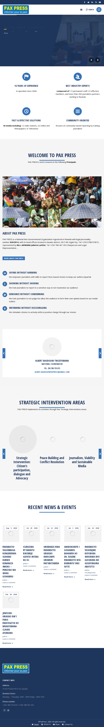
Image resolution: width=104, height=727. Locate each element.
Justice (5, 580)
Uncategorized (90, 573)
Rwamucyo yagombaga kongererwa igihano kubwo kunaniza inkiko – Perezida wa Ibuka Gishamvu (9, 561)
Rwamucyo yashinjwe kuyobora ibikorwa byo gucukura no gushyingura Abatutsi (92, 556)
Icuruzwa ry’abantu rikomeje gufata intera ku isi (31, 553)
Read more (7, 587)
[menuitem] (35, 724)
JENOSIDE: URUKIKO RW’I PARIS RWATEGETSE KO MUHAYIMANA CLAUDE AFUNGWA (11, 623)
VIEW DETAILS (9, 65)
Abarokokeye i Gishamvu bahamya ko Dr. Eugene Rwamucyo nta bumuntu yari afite (72, 556)
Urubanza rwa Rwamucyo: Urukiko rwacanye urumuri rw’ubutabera (52, 555)
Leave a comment (9, 582)
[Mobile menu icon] (98, 9)
